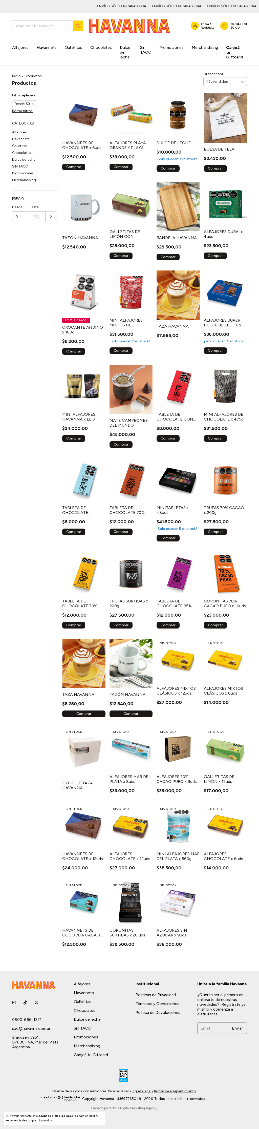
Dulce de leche (125, 52)
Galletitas (73, 47)
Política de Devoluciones (158, 1012)
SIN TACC (20, 166)
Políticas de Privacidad (156, 994)
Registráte (207, 27)
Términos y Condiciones (157, 1003)
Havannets (47, 47)
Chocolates (101, 47)
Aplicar (51, 216)
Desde (17, 207)
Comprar (83, 714)
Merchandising (205, 47)
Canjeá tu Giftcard (234, 52)
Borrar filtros (22, 111)
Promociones (171, 47)
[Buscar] (78, 25)
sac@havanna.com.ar (31, 1028)
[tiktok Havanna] (25, 1002)
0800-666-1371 (26, 1019)
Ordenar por (213, 74)
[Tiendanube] (60, 1100)
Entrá (205, 24)
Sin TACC (145, 50)
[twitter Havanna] (36, 1002)
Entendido (46, 1120)
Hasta (34, 207)
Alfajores (20, 47)
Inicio (16, 76)
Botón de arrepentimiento (175, 1091)
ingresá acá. (141, 1091)
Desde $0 (22, 104)
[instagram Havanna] (14, 1002)
